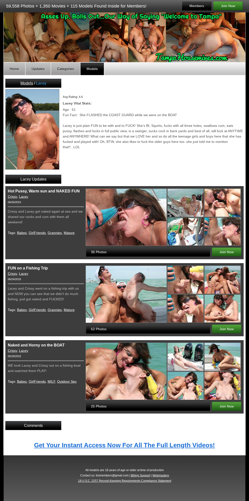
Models (92, 69)
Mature (69, 233)
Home (14, 69)
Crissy (12, 197)
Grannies (55, 233)
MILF (51, 381)
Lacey (23, 197)
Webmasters (160, 475)
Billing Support (140, 475)
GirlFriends (37, 233)
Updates (38, 69)
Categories (65, 69)
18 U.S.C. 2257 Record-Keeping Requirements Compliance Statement (124, 481)
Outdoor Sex (67, 381)
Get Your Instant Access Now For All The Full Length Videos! (124, 445)
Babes (22, 233)
